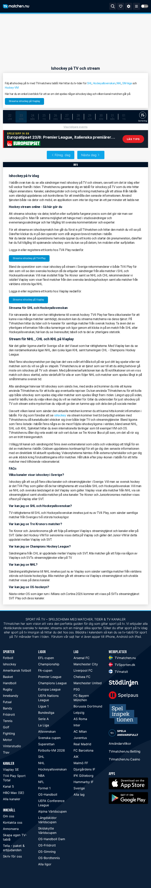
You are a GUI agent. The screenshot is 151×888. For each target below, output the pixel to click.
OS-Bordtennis (49, 858)
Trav (6, 752)
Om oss (8, 816)
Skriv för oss (12, 856)
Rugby (7, 689)
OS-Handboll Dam (51, 839)
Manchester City (86, 664)
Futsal (7, 702)
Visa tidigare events (75, 126)
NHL (119, 83)
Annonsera (11, 829)
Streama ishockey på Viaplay (24, 101)
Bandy (7, 708)
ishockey (60, 415)
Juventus (80, 738)
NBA (41, 776)
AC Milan (80, 731)
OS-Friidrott (47, 845)
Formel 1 (44, 788)
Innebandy (10, 696)
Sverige (79, 788)
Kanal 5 (8, 786)
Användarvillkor (120, 743)
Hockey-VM (11, 87)
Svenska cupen (49, 738)
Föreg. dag (62, 155)
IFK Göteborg (83, 776)
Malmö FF (81, 763)
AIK (76, 757)
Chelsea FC (82, 677)
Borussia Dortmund (88, 706)
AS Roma (80, 719)
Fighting (9, 733)
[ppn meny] (136, 6)
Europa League (49, 689)
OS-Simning (47, 852)
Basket (8, 677)
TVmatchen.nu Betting (124, 751)
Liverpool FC (83, 670)
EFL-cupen (46, 658)
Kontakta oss (12, 822)
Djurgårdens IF (84, 769)
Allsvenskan (47, 731)
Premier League (49, 677)
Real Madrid (82, 744)
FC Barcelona (83, 750)
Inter (77, 725)
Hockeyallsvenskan (104, 83)
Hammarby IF (83, 782)
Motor (7, 740)
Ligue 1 (43, 706)
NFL (41, 782)
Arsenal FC (82, 658)
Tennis (7, 721)
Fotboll (8, 658)
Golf (6, 727)
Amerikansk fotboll (17, 670)
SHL (89, 83)
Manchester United (88, 683)
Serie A (43, 719)
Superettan (46, 744)
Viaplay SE (11, 769)
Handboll (9, 683)
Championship (48, 664)
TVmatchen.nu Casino (124, 759)
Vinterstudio (12, 746)
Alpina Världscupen (52, 811)
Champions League (52, 683)
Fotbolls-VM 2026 (51, 750)
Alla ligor (44, 864)
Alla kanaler (11, 799)
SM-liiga (127, 83)
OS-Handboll (47, 794)
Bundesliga (46, 713)
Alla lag (79, 794)
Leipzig (79, 713)
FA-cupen (45, 670)
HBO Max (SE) (13, 793)
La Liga (43, 725)
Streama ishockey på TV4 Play (29, 258)
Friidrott (9, 715)
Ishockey (9, 664)
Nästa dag (89, 155)
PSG (77, 689)
